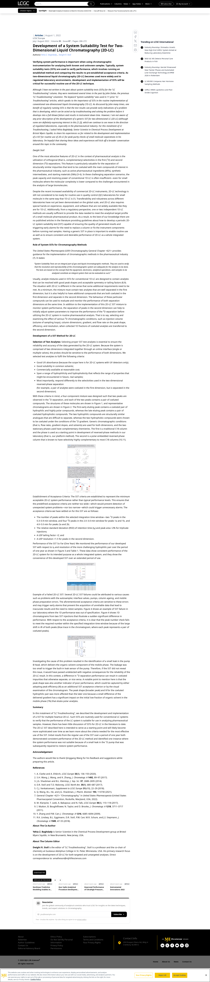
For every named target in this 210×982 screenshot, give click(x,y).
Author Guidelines (26, 942)
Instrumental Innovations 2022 (117, 888)
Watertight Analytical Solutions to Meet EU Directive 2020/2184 (70, 11)
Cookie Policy (35, 979)
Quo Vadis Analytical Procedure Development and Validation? (69, 888)
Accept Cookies (180, 975)
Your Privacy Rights (92, 942)
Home (155, 962)
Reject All (162, 975)
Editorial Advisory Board (29, 948)
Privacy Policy (57, 945)
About (21, 936)
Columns (118, 4)
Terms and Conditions (93, 939)
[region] (105, 975)
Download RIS (39, 872)
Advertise (22, 939)
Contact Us (23, 945)
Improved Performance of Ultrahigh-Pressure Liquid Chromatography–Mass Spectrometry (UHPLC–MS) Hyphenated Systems (94, 888)
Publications (105, 4)
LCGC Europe (39, 38)
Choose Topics (25, 10)
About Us (166, 962)
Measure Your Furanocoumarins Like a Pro (122, 11)
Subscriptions (89, 936)
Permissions (56, 948)
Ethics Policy (56, 936)
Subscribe (118, 914)
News (126, 4)
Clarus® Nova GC (100, 11)
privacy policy (81, 920)
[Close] (206, 975)
